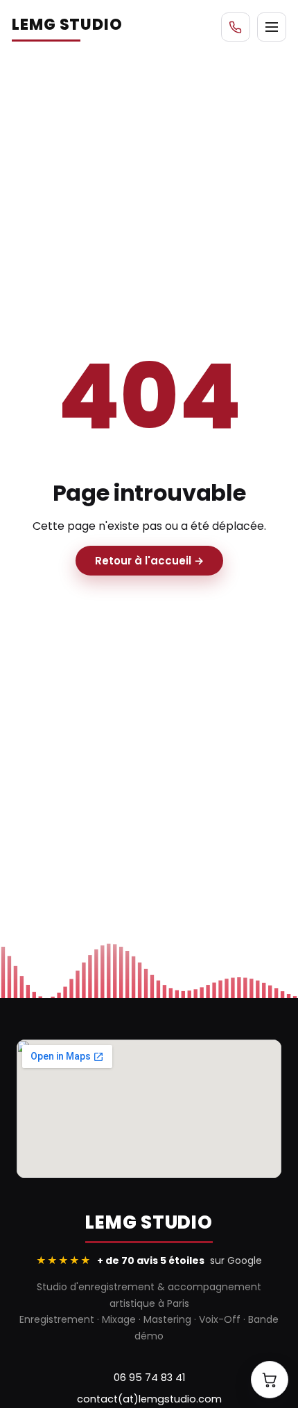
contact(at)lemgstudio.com (149, 1399)
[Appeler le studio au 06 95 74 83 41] (235, 27)
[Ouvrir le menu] (271, 27)
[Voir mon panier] (269, 1379)
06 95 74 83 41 (149, 1377)
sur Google (149, 1260)
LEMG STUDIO (67, 24)
